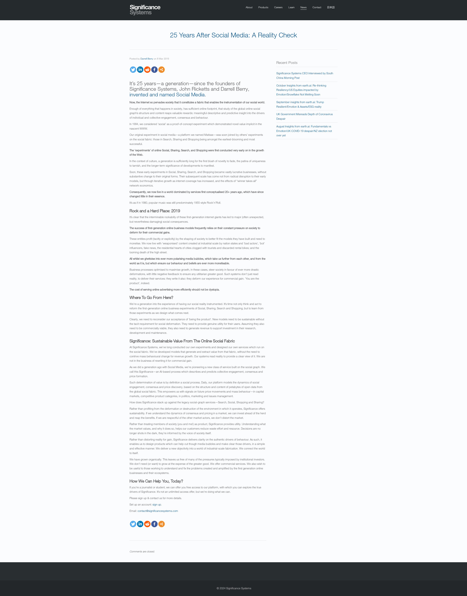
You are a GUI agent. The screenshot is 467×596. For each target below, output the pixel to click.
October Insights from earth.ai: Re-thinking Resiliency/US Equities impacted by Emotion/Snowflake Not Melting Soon (301, 90)
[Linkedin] (140, 69)
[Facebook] (154, 69)
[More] (161, 69)
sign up (157, 504)
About (249, 7)
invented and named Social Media (167, 94)
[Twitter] (133, 69)
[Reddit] (147, 69)
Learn (291, 7)
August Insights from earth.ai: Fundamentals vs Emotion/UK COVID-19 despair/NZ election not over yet (304, 131)
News (303, 7)
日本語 (331, 7)
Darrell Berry (146, 58)
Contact (316, 7)
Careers (278, 7)
